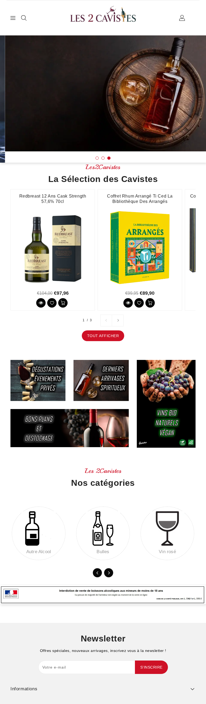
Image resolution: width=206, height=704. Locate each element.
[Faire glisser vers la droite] (118, 320)
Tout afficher (103, 336)
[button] (97, 158)
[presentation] (22, 92)
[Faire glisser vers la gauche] (106, 320)
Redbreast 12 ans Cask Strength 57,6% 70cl (52, 199)
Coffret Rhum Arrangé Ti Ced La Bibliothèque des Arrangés (140, 199)
